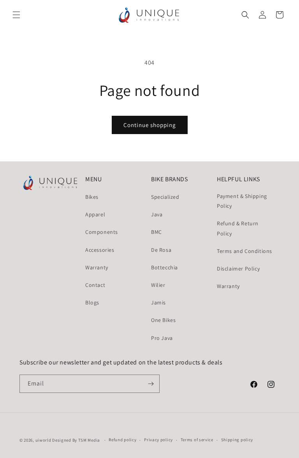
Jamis (158, 302)
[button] (16, 14)
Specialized (165, 196)
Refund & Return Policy (238, 228)
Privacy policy (158, 439)
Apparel (95, 214)
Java (156, 214)
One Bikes (163, 320)
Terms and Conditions (244, 251)
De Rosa (161, 249)
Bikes (91, 196)
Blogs (92, 302)
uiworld (43, 440)
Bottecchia (164, 267)
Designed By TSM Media (76, 440)
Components (101, 231)
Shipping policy (237, 439)
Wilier (158, 284)
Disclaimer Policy (238, 268)
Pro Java (162, 337)
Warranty (96, 267)
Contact (95, 284)
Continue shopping (149, 125)
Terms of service (197, 439)
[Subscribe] (150, 384)
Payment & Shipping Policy (242, 201)
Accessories (99, 249)
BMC (156, 231)
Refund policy (122, 439)
